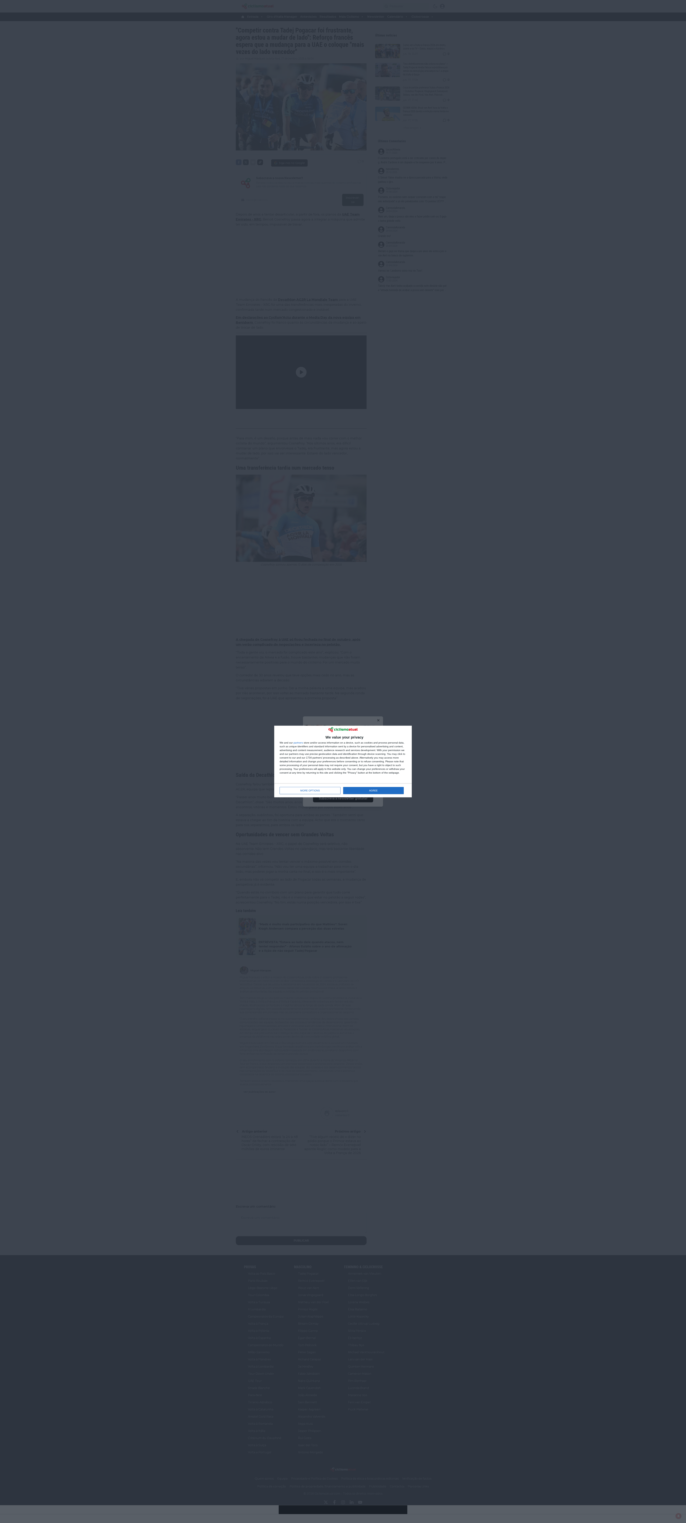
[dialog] (343, 762)
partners (298, 742)
